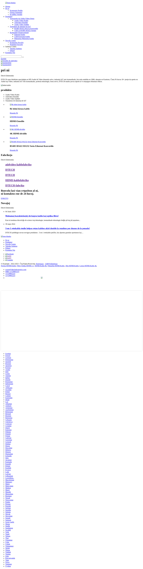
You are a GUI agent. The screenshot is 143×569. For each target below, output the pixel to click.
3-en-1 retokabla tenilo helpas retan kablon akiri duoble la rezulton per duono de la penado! (47, 228)
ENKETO (4, 198)
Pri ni (7, 8)
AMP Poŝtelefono (51, 264)
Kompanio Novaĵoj (16, 43)
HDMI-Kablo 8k (41, 266)
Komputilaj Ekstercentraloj (19, 33)
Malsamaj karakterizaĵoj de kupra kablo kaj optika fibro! (32, 216)
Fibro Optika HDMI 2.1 (25, 266)
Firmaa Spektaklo (16, 12)
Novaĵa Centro (10, 41)
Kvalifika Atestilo (16, 14)
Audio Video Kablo (21, 20)
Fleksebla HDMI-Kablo (56, 266)
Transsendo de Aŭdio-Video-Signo (22, 18)
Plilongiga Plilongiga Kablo (24, 39)
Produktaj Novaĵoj (16, 45)
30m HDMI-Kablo (72, 266)
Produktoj (8, 16)
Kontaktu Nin (10, 53)
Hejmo (7, 6)
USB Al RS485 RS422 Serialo (25, 31)
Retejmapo (40, 264)
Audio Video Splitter (21, 25)
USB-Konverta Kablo (22, 37)
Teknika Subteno (16, 49)
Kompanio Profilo (16, 10)
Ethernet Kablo (19, 35)
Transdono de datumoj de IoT (20, 27)
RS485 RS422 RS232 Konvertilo (26, 29)
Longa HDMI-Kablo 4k (88, 266)
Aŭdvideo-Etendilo (21, 22)
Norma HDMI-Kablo (8, 266)
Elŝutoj (12, 51)
